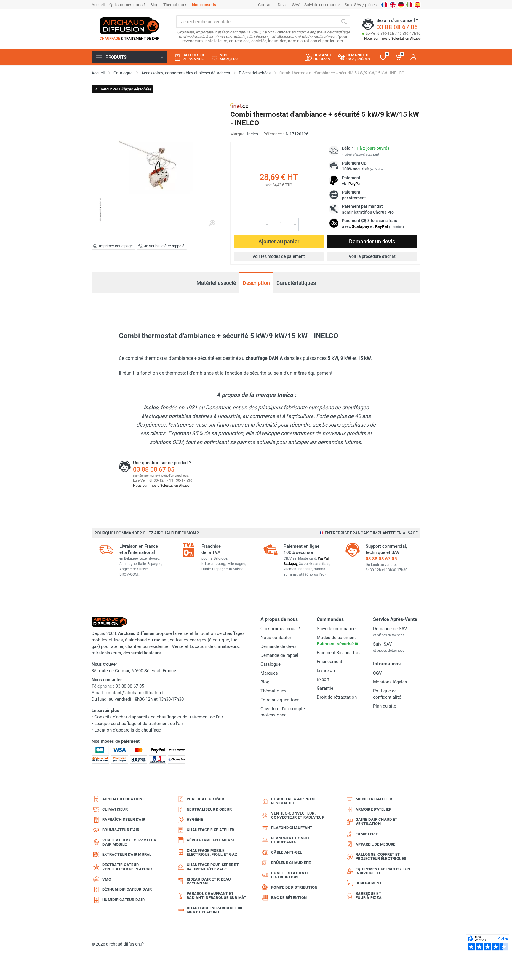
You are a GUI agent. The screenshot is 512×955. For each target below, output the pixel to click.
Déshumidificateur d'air (127, 889)
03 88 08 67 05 (397, 27)
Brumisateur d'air (120, 830)
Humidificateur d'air (123, 899)
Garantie (325, 688)
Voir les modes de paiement (278, 256)
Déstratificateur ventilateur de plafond (127, 867)
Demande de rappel (279, 655)
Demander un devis (372, 241)
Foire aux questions (280, 699)
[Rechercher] (344, 21)
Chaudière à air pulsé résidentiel (293, 801)
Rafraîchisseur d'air (123, 819)
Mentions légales (390, 682)
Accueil (98, 5)
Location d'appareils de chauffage (127, 730)
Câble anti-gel (286, 852)
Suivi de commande (322, 5)
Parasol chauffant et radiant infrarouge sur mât (217, 895)
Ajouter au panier (278, 241)
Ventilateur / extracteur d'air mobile (129, 842)
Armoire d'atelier (373, 809)
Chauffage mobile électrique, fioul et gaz (212, 852)
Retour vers (126, 89)
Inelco (252, 134)
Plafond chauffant (291, 827)
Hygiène (195, 819)
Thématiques (175, 5)
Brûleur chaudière (291, 862)
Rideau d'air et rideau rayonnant (209, 881)
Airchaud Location (122, 799)
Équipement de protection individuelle (383, 871)
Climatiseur (115, 809)
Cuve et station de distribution (290, 875)
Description (256, 283)
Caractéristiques (296, 283)
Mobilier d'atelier (374, 799)
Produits (116, 57)
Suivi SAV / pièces (361, 5)
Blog (154, 5)
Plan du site (384, 706)
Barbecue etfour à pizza (369, 895)
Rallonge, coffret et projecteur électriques (381, 856)
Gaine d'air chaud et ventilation (376, 821)
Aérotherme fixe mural (211, 840)
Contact (265, 5)
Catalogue (270, 664)
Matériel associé (216, 283)
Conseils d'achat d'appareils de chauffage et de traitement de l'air (158, 717)
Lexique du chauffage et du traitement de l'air (138, 723)
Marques (269, 673)
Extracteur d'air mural (127, 854)
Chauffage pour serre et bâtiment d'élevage (213, 867)
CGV (377, 673)
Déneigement (369, 883)
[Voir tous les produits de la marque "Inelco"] (239, 105)
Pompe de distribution (294, 887)
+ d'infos (377, 169)
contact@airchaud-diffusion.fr (135, 692)
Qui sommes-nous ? (127, 5)
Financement (329, 661)
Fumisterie (367, 834)
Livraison (326, 670)
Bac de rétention (289, 897)
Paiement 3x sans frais (339, 652)
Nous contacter (275, 637)
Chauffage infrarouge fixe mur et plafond (215, 910)
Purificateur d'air (205, 799)
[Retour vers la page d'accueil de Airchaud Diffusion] (129, 25)
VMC (106, 879)
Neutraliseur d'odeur (209, 809)
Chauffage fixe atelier (210, 830)
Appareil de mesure (376, 844)
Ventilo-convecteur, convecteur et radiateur (297, 815)
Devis (282, 5)
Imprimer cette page (116, 246)
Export (323, 679)
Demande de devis (278, 646)
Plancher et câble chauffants (290, 840)
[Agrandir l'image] (211, 223)
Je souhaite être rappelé (164, 246)
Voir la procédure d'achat (372, 256)
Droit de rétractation (337, 697)
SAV (296, 5)
